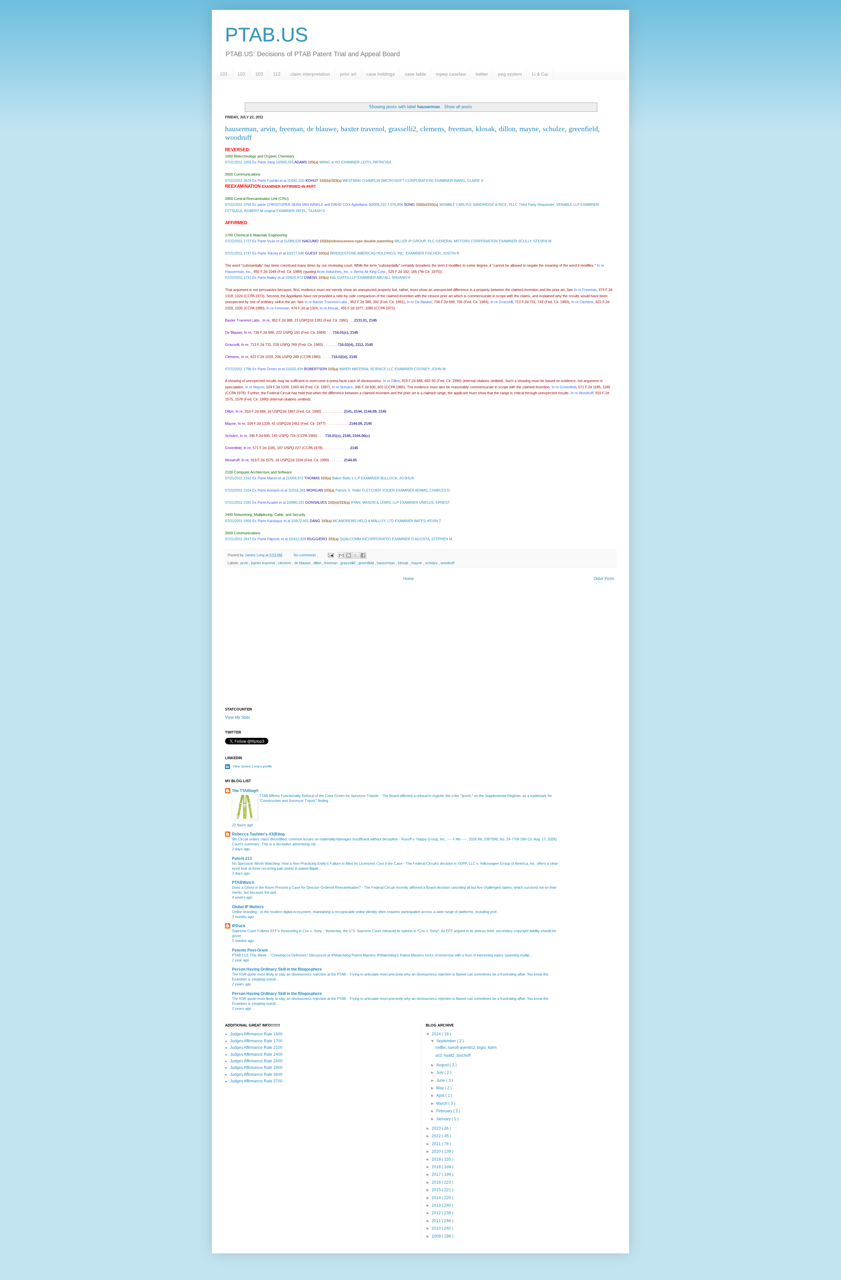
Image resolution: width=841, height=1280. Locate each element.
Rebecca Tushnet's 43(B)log (258, 834)
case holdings (380, 74)
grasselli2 (348, 563)
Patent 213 (242, 858)
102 (241, 74)
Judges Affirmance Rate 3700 (256, 1081)
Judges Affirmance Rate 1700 (256, 1041)
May (440, 1088)
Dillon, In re (234, 411)
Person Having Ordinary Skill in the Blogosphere (277, 969)
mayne (417, 563)
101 (224, 74)
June (441, 1080)
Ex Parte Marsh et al (268, 478)
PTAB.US (266, 35)
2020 (437, 1151)
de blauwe (302, 563)
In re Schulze (342, 387)
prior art (348, 74)
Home (408, 578)
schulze (432, 563)
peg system (510, 74)
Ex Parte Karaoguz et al (271, 521)
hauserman (386, 563)
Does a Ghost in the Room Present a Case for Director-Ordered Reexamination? (297, 887)
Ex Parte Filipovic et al (269, 539)
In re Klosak (329, 308)
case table (415, 74)
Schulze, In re (236, 436)
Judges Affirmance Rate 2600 (256, 1061)
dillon (317, 563)
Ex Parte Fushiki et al (269, 180)
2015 (437, 1190)
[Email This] (341, 555)
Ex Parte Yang (263, 162)
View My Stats (237, 717)
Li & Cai (540, 74)
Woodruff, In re (237, 460)
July (440, 1072)
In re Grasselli (501, 302)
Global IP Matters (248, 907)
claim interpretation (310, 74)
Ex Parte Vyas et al (267, 241)
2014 (437, 1197)
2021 (437, 1144)
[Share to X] (355, 555)
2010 (437, 1228)
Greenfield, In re (238, 448)
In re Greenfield (564, 387)
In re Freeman (585, 290)
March (442, 1103)
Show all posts (458, 106)
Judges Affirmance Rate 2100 (256, 1047)
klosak (403, 563)
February (444, 1111)
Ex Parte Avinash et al (269, 490)
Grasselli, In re (236, 345)
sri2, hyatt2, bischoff (452, 1055)
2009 (437, 1236)
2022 (437, 1136)
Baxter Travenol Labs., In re (247, 320)
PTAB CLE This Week (250, 955)
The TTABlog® (245, 790)
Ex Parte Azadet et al (268, 502)
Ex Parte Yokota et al (268, 253)
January (444, 1119)
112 (277, 74)
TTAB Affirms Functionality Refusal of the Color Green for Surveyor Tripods (319, 796)
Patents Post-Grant (250, 950)
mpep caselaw (451, 74)
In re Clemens (582, 302)
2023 (437, 1128)
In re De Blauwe (419, 302)
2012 (437, 1213)
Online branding (245, 912)
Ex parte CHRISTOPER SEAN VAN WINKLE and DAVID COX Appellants (310, 204)
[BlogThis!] (348, 555)
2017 (437, 1174)
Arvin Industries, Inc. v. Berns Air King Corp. (351, 272)
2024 (437, 1034)
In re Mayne (254, 387)
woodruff (447, 563)
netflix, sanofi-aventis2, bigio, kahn (466, 1047)
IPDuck (238, 926)
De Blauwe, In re (238, 332)
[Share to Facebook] (363, 555)
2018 (437, 1167)
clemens (285, 563)
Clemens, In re (236, 357)
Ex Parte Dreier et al (268, 369)
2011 (437, 1221)
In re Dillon (391, 381)
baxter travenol (263, 563)
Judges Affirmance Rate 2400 (256, 1054)
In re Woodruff (582, 393)
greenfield (366, 563)
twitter (482, 74)
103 (259, 74)
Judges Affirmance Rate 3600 (256, 1074)
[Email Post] (330, 555)
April (440, 1095)
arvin (244, 563)
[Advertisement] (420, 651)
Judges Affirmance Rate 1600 (256, 1034)
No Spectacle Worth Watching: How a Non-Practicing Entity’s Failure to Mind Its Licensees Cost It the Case (317, 863)
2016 (437, 1182)
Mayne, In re (235, 423)
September (446, 1041)
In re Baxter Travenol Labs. (326, 302)
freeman (331, 563)
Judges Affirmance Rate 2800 (256, 1067)
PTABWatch (243, 882)
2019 (437, 1159)
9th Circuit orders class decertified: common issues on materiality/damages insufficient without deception (315, 839)
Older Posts (604, 578)
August (443, 1065)
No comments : (306, 555)
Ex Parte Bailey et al (268, 277)
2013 (437, 1205)
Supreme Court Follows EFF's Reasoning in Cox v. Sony (277, 931)
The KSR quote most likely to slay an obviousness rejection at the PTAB (289, 974)
